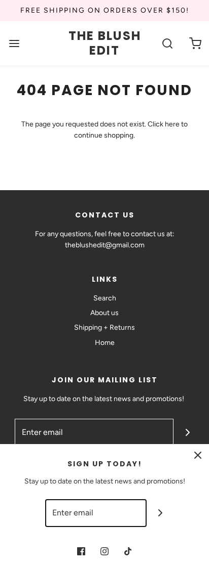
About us (104, 313)
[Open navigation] (14, 44)
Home (105, 342)
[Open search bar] (167, 44)
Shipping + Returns (104, 327)
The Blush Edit (104, 43)
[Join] (187, 433)
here (172, 124)
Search (104, 298)
